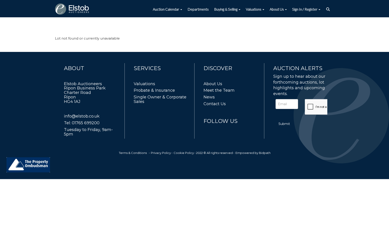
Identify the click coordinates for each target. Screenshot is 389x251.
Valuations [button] (254, 9)
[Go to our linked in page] (217, 129)
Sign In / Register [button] (305, 9)
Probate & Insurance (154, 90)
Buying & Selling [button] (226, 9)
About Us (213, 83)
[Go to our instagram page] (226, 129)
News (209, 97)
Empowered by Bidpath (253, 153)
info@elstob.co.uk (82, 116)
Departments (198, 9)
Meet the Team (219, 90)
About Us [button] (277, 9)
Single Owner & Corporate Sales (160, 99)
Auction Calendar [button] (166, 9)
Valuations (144, 83)
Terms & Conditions (133, 153)
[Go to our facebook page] (208, 129)
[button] (328, 9)
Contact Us (215, 103)
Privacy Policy (161, 153)
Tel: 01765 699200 (82, 122)
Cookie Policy (184, 153)
